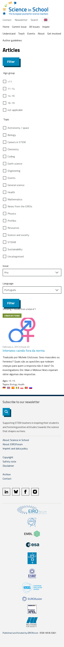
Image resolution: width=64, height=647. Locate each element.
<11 (10, 81)
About (41, 33)
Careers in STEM (17, 142)
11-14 (11, 89)
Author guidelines (12, 40)
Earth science (15, 164)
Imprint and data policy (15, 448)
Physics (12, 213)
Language (8, 283)
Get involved (54, 33)
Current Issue (19, 27)
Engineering (14, 171)
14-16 (11, 96)
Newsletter (21, 20)
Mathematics (15, 199)
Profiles (12, 221)
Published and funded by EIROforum (20, 632)
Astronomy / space (18, 128)
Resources (13, 228)
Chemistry (13, 149)
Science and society (18, 235)
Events (31, 33)
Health (11, 192)
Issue (6, 266)
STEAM (12, 242)
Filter (11, 61)
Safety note (9, 461)
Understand (9, 33)
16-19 (11, 103)
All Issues (34, 27)
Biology (12, 135)
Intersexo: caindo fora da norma (24, 350)
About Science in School (16, 440)
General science (16, 185)
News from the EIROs (20, 206)
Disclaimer (8, 466)
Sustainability (15, 249)
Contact (7, 20)
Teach (21, 33)
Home (6, 27)
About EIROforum (13, 444)
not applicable (15, 110)
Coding (11, 156)
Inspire (46, 27)
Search (34, 20)
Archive (7, 474)
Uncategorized (16, 256)
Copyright (8, 457)
